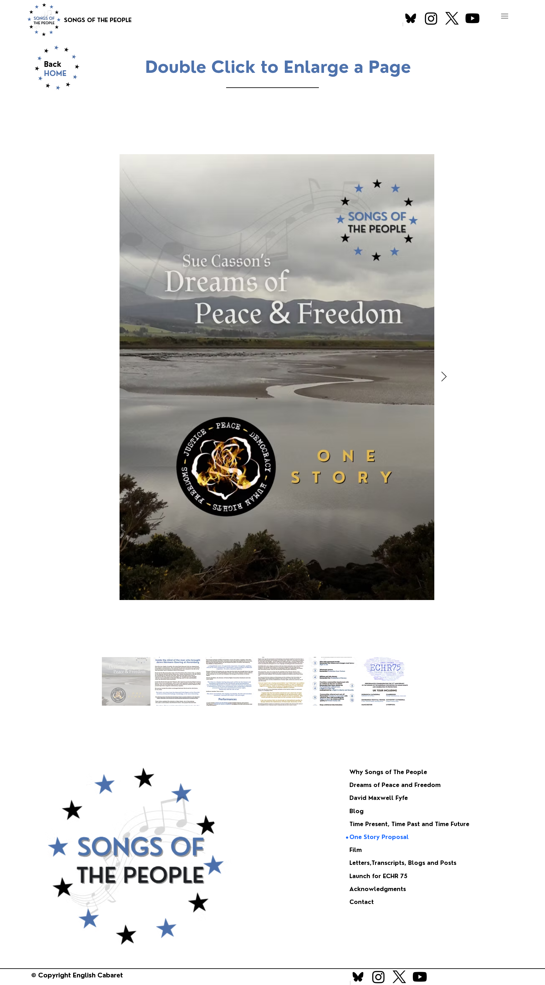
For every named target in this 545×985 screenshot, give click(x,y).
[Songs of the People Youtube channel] (472, 18)
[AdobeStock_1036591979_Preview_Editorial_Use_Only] (410, 18)
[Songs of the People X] (452, 18)
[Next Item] (444, 377)
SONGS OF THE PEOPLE (98, 20)
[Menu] (504, 16)
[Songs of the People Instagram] (431, 18)
